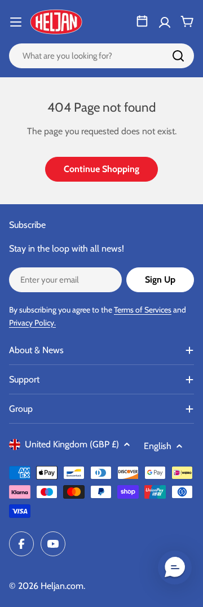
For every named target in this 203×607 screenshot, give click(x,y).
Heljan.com (62, 585)
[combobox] (101, 55)
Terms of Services (142, 310)
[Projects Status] (142, 21)
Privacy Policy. (32, 323)
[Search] (178, 56)
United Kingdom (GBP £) (72, 444)
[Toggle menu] (16, 22)
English (157, 446)
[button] (175, 567)
